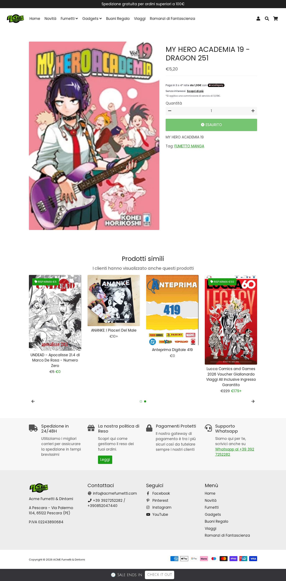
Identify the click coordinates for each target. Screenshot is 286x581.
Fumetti (68, 18)
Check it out (159, 575)
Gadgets (90, 18)
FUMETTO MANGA (189, 146)
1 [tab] (141, 401)
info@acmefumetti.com (114, 493)
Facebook (160, 493)
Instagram (161, 507)
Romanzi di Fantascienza (172, 18)
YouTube (159, 514)
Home (35, 18)
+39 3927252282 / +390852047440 (106, 503)
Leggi (105, 459)
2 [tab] (145, 401)
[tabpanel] (55, 325)
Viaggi (140, 18)
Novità (50, 18)
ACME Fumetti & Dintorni (69, 560)
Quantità (174, 103)
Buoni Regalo (118, 18)
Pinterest (159, 500)
